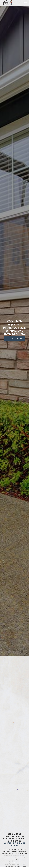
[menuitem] (25, 3)
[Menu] (25, 3)
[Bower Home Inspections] (12, 3)
